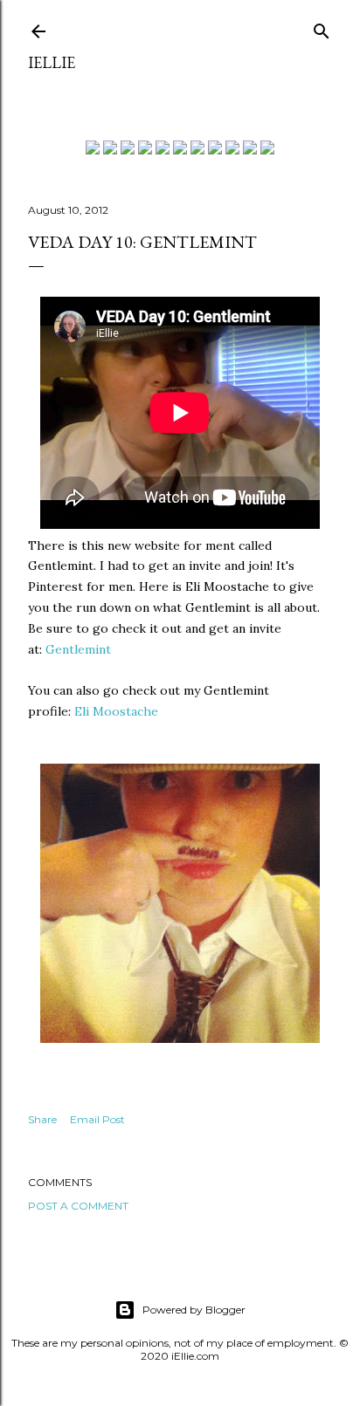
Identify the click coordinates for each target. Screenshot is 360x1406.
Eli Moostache (116, 711)
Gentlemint (78, 649)
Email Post (97, 1119)
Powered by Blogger (194, 1309)
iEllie (51, 62)
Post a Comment (78, 1205)
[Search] (321, 27)
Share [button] (42, 1119)
